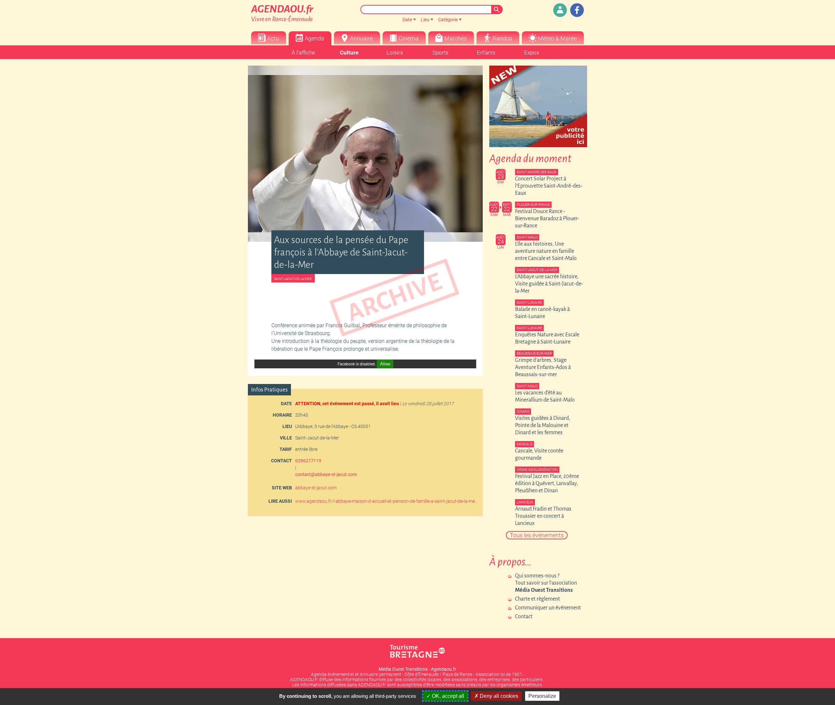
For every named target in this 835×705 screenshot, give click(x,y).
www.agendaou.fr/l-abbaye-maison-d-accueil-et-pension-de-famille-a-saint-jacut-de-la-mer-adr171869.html (386, 501)
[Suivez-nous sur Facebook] (577, 10)
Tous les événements (537, 535)
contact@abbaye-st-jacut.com (326, 474)
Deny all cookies (498, 696)
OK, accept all (447, 696)
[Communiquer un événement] (560, 10)
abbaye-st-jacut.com (316, 487)
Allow (385, 363)
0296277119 (308, 460)
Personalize (542, 696)
